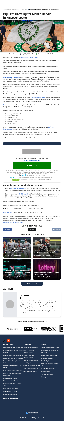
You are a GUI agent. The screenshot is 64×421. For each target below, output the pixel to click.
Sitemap (43, 377)
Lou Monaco (14, 54)
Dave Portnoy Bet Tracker (10, 388)
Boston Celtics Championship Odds (11, 362)
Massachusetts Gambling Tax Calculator (49, 351)
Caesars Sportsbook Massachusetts (30, 351)
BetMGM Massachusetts (39, 97)
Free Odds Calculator (47, 358)
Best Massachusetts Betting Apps (13, 355)
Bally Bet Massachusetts (31, 368)
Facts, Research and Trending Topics (49, 365)
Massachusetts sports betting (29, 57)
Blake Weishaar (51, 54)
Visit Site (32, 166)
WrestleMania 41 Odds (10, 391)
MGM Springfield (23, 194)
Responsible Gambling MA (49, 355)
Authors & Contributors (47, 368)
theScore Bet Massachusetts (32, 366)
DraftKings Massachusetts (31, 363)
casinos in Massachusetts (18, 188)
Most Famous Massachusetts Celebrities (12, 374)
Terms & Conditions (47, 374)
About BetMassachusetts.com (50, 348)
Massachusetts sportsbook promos (13, 222)
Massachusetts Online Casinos (12, 381)
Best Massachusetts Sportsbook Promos (13, 351)
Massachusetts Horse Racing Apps (12, 385)
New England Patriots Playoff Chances (12, 367)
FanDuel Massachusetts (31, 360)
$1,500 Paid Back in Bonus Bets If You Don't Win (32, 158)
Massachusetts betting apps (11, 77)
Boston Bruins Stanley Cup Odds (12, 370)
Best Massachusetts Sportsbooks (13, 348)
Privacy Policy (45, 371)
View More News (32, 283)
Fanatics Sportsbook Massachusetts (30, 356)
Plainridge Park (7, 212)
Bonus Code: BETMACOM (32, 160)
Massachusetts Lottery (10, 378)
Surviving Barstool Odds (10, 394)
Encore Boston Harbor (9, 105)
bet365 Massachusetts (30, 371)
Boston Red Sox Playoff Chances (13, 358)
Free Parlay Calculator (47, 361)
